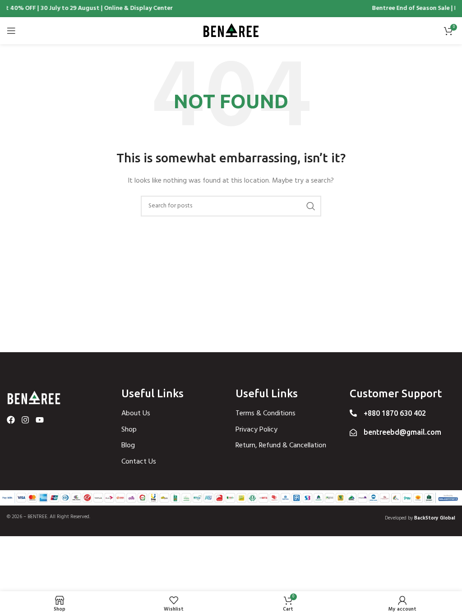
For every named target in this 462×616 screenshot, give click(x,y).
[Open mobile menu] (11, 31)
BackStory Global (434, 518)
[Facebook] (11, 420)
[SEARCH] (310, 206)
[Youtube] (40, 420)
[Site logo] (231, 31)
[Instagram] (25, 420)
